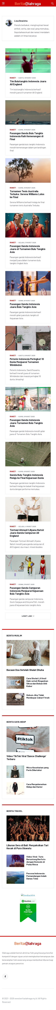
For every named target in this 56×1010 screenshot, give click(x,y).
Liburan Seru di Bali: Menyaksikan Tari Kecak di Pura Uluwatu (27, 847)
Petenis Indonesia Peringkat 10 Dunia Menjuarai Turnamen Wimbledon (27, 361)
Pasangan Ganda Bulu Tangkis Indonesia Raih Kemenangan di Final (26, 136)
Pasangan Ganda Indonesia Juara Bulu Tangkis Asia (25, 306)
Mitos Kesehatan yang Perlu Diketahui (37, 768)
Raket (13, 78)
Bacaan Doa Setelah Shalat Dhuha (25, 669)
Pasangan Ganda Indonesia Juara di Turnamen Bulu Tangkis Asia (27, 249)
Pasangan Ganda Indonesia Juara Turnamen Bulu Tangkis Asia (26, 422)
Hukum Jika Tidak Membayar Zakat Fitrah (37, 696)
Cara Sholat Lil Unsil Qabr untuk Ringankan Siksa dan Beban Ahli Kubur (37, 682)
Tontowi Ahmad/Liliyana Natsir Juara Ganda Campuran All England (27, 532)
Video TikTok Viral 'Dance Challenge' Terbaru (26, 758)
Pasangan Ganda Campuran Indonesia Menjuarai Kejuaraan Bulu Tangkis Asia (26, 590)
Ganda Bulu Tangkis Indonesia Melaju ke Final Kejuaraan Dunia (27, 476)
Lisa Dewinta (20, 20)
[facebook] (5, 976)
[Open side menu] (3, 3)
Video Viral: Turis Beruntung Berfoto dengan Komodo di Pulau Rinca (36, 860)
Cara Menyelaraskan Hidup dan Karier (36, 785)
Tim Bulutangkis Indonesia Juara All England (28, 83)
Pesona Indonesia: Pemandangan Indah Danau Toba (36, 876)
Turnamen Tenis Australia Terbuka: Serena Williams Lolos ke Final (27, 194)
